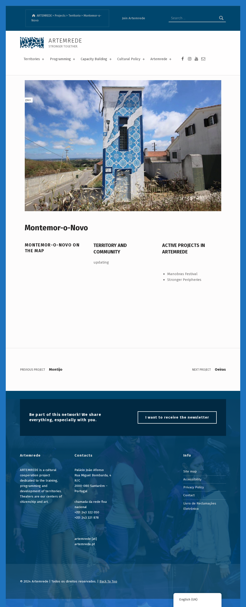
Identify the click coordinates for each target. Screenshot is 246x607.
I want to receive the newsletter (177, 417)
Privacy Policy (193, 487)
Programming (60, 59)
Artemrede (158, 59)
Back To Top (108, 581)
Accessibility (192, 479)
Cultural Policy (128, 59)
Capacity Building (94, 59)
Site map (190, 471)
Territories (32, 59)
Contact (189, 495)
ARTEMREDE (65, 40)
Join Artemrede (133, 18)
